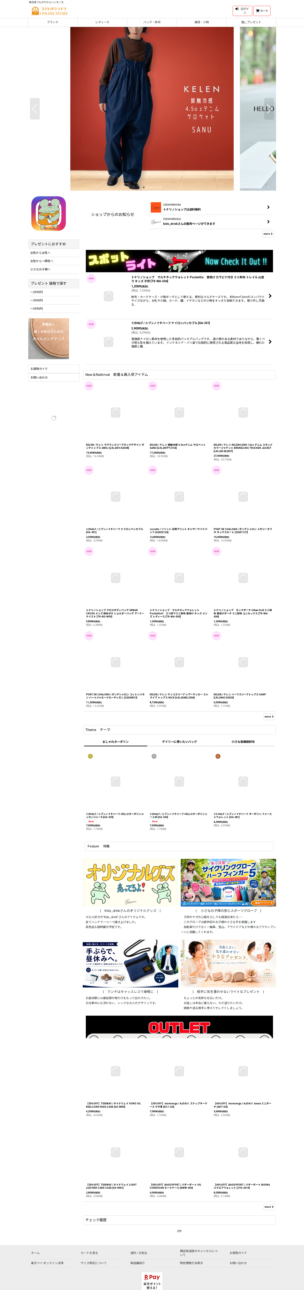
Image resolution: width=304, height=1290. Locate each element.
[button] (35, 109)
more (266, 233)
